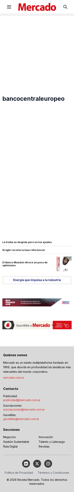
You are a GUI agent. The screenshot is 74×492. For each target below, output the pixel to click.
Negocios (9, 437)
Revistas (44, 446)
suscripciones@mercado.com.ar (24, 409)
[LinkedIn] (26, 464)
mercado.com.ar (13, 377)
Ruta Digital (10, 446)
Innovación (46, 437)
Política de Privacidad (19, 472)
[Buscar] (65, 7)
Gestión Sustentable (16, 441)
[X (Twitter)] (37, 464)
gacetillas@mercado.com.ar (21, 419)
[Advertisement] (37, 53)
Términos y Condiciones (53, 472)
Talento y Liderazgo (52, 441)
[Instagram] (48, 464)
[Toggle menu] (9, 7)
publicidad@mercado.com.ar (21, 400)
